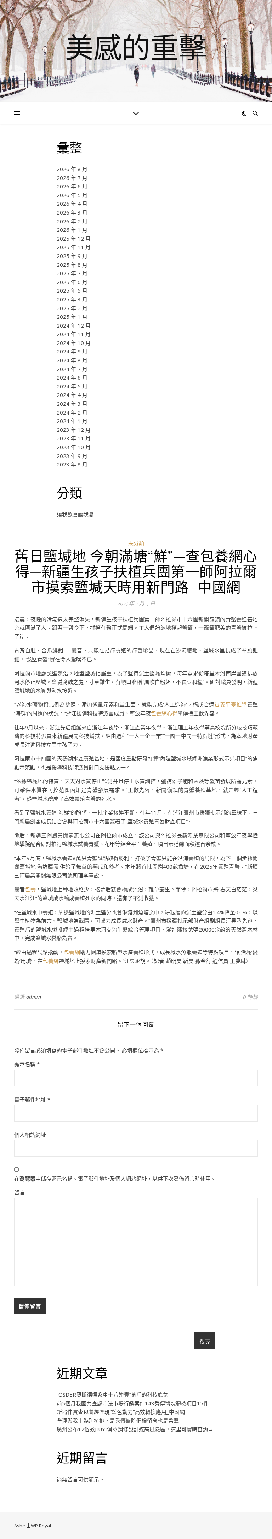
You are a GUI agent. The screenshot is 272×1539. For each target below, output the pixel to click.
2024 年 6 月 (72, 377)
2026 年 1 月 (72, 229)
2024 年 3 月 (72, 403)
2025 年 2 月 (72, 308)
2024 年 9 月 (72, 351)
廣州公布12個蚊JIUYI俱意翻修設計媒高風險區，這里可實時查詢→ (135, 1429)
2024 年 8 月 (72, 360)
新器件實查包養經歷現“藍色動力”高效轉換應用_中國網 (121, 1411)
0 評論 (250, 996)
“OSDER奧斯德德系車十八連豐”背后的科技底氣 (112, 1394)
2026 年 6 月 (72, 186)
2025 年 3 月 (72, 299)
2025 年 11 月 (74, 247)
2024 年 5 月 (72, 386)
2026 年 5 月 (72, 195)
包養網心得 (164, 713)
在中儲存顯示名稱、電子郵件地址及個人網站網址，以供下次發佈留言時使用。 (115, 1178)
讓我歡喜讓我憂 (75, 514)
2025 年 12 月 (74, 238)
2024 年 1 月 (72, 420)
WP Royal (41, 1525)
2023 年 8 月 (72, 464)
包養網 (72, 952)
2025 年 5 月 (72, 290)
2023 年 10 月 (74, 447)
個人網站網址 (30, 1134)
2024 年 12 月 (74, 325)
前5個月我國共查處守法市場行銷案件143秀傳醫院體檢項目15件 (133, 1403)
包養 (30, 889)
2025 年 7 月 (72, 273)
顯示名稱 (27, 1064)
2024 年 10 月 (74, 342)
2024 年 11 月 (74, 333)
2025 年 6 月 (72, 282)
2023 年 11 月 (74, 438)
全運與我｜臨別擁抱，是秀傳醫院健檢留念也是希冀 (118, 1420)
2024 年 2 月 (72, 412)
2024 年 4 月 (72, 394)
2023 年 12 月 (74, 429)
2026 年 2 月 (72, 221)
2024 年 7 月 (72, 368)
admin (33, 996)
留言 (19, 1192)
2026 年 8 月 (72, 168)
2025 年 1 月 (72, 316)
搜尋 (204, 1341)
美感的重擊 (136, 47)
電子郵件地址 (32, 1099)
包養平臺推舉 (230, 704)
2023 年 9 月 (72, 455)
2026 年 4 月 (72, 203)
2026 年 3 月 (72, 212)
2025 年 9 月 (72, 255)
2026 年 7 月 (72, 177)
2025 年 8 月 (72, 264)
